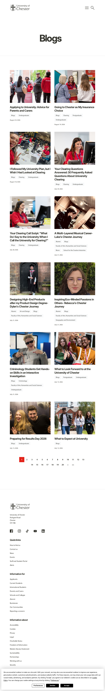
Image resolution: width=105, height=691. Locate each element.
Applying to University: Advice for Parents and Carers (29, 108)
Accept (66, 685)
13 (83, 459)
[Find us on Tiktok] (27, 531)
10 (68, 459)
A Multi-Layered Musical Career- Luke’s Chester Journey (73, 235)
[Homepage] (20, 8)
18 (52, 465)
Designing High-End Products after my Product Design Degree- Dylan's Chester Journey (29, 303)
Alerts (12, 565)
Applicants (14, 579)
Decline (52, 685)
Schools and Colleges (17, 595)
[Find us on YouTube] (35, 531)
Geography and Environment (65, 320)
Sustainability (15, 653)
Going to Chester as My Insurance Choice (74, 108)
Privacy (12, 633)
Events (12, 557)
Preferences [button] (55, 680)
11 (73, 459)
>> (73, 465)
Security (13, 665)
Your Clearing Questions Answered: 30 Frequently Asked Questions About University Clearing (73, 174)
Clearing (66, 115)
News (12, 553)
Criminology (23, 381)
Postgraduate (77, 115)
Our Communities (16, 607)
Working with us (16, 661)
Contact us (14, 549)
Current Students (16, 583)
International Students (18, 587)
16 (42, 465)
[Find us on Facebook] (11, 531)
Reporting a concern (17, 611)
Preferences (38, 685)
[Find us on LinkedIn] (43, 531)
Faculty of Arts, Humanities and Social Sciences (71, 246)
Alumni (58, 241)
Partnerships (14, 657)
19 (58, 465)
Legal (12, 637)
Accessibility (14, 625)
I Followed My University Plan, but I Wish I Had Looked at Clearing (30, 170)
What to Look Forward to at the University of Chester (72, 370)
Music (58, 250)
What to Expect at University (71, 438)
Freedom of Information (18, 645)
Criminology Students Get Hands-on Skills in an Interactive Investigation (30, 372)
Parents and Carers (17, 591)
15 (37, 465)
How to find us (15, 545)
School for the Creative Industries (75, 250)
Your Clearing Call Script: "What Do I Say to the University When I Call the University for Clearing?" (29, 237)
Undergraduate (24, 115)
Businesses (14, 603)
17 (47, 465)
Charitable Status (16, 641)
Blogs (13, 115)
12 (78, 459)
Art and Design (25, 311)
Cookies (13, 629)
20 (63, 465)
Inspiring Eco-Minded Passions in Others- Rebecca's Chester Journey (74, 303)
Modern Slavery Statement (19, 649)
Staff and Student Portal (18, 561)
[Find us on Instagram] (19, 531)
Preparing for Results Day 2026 (28, 438)
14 (32, 465)
